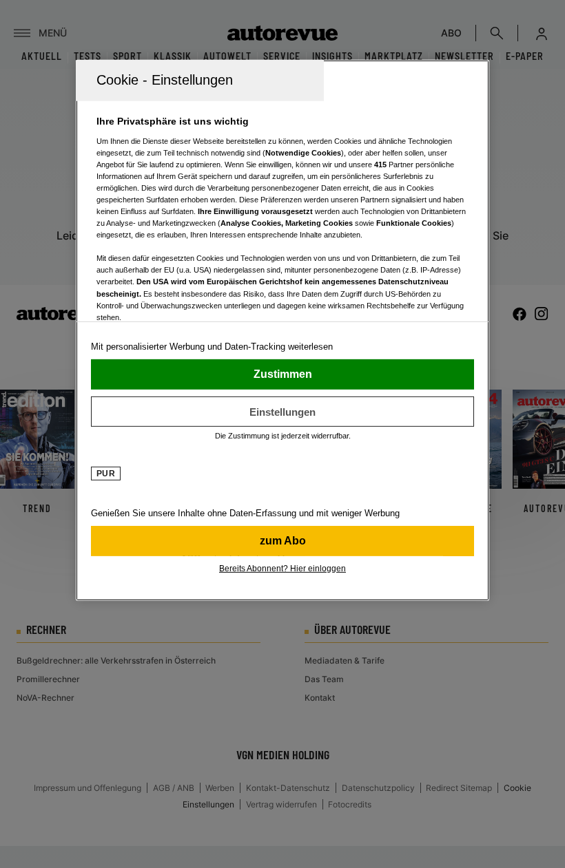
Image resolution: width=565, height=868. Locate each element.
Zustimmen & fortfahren (282, 374)
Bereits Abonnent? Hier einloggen (282, 568)
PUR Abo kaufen (282, 541)
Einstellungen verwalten (282, 411)
